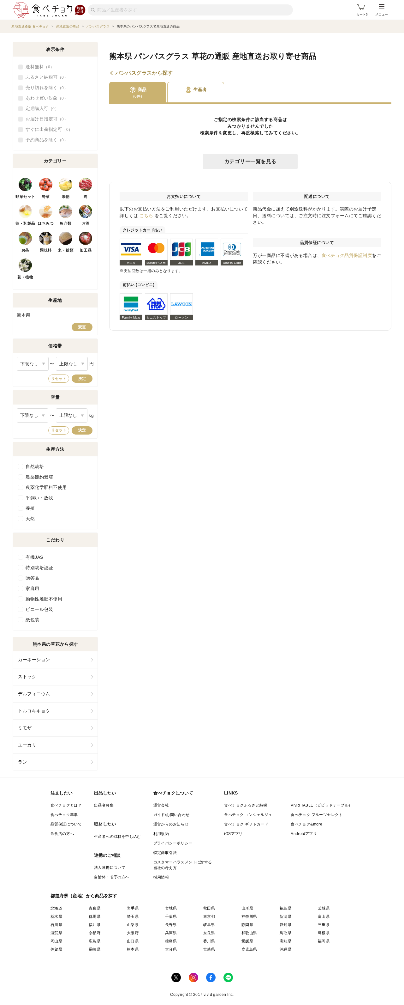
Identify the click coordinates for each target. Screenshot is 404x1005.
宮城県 (171, 908)
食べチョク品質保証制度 (347, 255)
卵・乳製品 (25, 223)
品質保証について (66, 824)
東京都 (209, 916)
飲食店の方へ (62, 833)
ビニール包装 (39, 609)
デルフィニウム (34, 693)
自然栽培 (35, 466)
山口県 (133, 941)
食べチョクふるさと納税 (245, 805)
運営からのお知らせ (171, 824)
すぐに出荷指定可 (47, 129)
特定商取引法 (165, 852)
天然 (30, 518)
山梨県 (133, 925)
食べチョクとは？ (66, 805)
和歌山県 (249, 933)
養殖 (30, 508)
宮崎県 (209, 949)
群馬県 (94, 916)
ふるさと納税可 (45, 77)
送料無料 (38, 66)
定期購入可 (40, 108)
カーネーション (34, 659)
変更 (82, 327)
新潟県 (285, 916)
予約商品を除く (45, 139)
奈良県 (209, 933)
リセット (58, 378)
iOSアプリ (233, 833)
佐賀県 (56, 949)
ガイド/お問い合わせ (171, 815)
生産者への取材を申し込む (117, 836)
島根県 (324, 933)
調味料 (46, 250)
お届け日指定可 (45, 118)
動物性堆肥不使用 (44, 598)
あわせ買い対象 (45, 97)
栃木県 (56, 916)
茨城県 (324, 908)
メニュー (381, 14)
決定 (82, 378)
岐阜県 (209, 925)
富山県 (324, 916)
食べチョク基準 (64, 815)
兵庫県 (171, 933)
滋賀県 (56, 933)
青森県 (94, 908)
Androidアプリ (304, 833)
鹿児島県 (249, 949)
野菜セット (25, 196)
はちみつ (46, 223)
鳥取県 (285, 933)
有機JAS (34, 557)
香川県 (209, 941)
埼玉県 (133, 916)
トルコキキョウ (34, 710)
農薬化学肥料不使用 (46, 487)
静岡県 (247, 925)
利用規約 (161, 833)
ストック (27, 676)
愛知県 (285, 925)
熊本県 (133, 949)
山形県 (247, 908)
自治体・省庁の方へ (111, 877)
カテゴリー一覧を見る (250, 161)
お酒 (86, 223)
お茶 (25, 250)
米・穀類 (66, 250)
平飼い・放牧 (39, 497)
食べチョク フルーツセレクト (317, 815)
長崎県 (94, 949)
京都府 (94, 933)
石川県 (56, 925)
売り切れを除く (45, 87)
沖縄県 (285, 949)
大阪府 (133, 933)
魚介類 (66, 223)
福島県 (285, 908)
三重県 (324, 925)
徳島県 (171, 941)
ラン (22, 761)
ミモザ (25, 727)
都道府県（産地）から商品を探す (83, 895)
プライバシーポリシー (173, 843)
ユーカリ (27, 744)
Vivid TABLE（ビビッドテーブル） (321, 805)
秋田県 (209, 908)
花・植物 (25, 277)
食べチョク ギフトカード (246, 824)
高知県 (285, 941)
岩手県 (133, 908)
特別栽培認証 (39, 567)
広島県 (94, 941)
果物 (66, 196)
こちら (146, 215)
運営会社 (161, 805)
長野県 (171, 925)
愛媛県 (247, 941)
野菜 (46, 196)
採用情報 (161, 877)
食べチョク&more (306, 824)
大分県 (171, 949)
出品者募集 (104, 805)
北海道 (56, 908)
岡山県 (56, 941)
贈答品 (32, 578)
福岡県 (324, 941)
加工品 (86, 250)
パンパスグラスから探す (144, 73)
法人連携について (109, 867)
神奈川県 (249, 916)
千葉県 (171, 916)
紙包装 (32, 619)
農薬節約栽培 (39, 476)
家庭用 (32, 588)
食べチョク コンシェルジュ (248, 815)
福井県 (94, 925)
